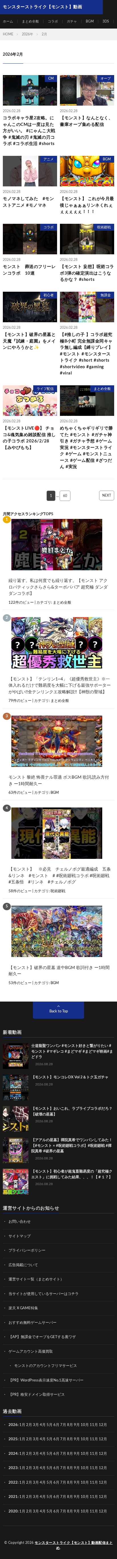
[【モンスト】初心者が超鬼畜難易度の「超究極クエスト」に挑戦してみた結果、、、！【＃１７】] (15, 1182)
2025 (13, 1439)
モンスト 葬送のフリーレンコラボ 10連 (29, 270)
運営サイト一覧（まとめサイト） (36, 1279)
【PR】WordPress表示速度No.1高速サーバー (46, 1380)
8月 (70, 1425)
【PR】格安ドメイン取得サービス (37, 1395)
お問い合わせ (20, 1222)
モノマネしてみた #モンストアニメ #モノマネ (28, 202)
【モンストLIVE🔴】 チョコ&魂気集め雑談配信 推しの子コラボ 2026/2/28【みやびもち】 (29, 438)
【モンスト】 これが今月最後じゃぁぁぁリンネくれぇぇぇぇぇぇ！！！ (87, 205)
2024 (13, 1454)
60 (65, 495)
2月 (29, 1425)
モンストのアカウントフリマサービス (45, 1366)
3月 (36, 1425)
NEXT (106, 495)
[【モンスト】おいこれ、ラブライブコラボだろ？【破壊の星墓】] (15, 1119)
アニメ (48, 159)
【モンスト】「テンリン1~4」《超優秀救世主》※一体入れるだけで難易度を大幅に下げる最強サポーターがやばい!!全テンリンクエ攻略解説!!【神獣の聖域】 (60, 685)
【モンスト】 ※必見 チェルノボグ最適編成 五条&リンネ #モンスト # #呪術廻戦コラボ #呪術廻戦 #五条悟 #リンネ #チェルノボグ (60, 875)
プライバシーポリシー (27, 1250)
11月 (94, 1439)
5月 (50, 1425)
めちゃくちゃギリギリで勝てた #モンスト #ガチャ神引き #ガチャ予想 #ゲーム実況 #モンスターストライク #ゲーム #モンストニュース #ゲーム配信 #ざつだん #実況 (86, 447)
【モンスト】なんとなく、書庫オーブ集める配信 (86, 121)
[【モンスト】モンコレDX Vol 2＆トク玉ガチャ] (15, 1087)
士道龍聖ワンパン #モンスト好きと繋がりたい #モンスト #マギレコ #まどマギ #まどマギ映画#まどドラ (72, 1051)
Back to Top (58, 1011)
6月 (56, 1425)
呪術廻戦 (104, 227)
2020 (13, 1511)
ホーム (8, 21)
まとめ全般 (30, 21)
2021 (13, 1497)
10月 (85, 1439)
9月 (77, 1439)
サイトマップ (20, 1236)
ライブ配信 (45, 388)
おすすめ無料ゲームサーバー (33, 1323)
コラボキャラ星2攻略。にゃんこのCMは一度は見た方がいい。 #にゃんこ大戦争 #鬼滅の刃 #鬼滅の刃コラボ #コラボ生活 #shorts (29, 131)
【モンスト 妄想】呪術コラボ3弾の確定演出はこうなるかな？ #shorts (87, 273)
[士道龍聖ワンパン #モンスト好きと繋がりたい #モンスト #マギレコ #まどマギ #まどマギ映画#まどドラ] (15, 1056)
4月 (43, 1425)
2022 (13, 1483)
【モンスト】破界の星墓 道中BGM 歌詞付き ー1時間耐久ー (59, 971)
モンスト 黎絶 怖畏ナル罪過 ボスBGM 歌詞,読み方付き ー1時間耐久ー (59, 780)
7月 (63, 1425)
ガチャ (72, 21)
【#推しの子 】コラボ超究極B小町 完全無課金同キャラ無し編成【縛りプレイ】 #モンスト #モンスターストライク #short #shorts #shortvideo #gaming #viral (86, 354)
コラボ (53, 21)
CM (51, 78)
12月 (103, 1439)
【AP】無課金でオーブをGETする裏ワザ (42, 1337)
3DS (106, 21)
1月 (22, 1425)
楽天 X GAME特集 (23, 1308)
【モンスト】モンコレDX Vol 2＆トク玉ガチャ (69, 1077)
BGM (90, 21)
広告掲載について (23, 1265)
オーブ (106, 78)
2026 (13, 1425)
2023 (13, 1468)
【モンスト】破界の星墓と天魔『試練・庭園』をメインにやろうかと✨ (29, 341)
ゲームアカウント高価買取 (31, 1351)
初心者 (48, 295)
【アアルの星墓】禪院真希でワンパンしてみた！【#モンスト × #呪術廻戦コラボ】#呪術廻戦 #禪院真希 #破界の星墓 (71, 1145)
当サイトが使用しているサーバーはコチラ (44, 1294)
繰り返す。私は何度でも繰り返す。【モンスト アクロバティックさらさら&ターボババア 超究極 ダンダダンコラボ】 (58, 587)
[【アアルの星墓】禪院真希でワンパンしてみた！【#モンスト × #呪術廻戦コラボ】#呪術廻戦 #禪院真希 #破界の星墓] (15, 1150)
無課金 (106, 295)
